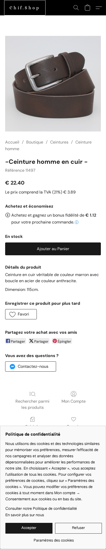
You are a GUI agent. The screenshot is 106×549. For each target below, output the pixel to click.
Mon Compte (73, 401)
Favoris (73, 426)
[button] (25, 7)
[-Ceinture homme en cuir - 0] (53, 83)
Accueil (12, 142)
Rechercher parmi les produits (32, 404)
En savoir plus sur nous (24, 515)
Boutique (34, 142)
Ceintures (59, 142)
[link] (53, 539)
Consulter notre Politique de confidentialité (41, 509)
